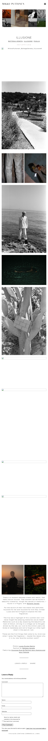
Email (3, 706)
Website (4, 711)
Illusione (28, 41)
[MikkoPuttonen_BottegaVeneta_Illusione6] (24, 62)
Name (3, 700)
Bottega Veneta (15, 41)
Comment (5, 682)
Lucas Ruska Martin (27, 646)
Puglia (37, 41)
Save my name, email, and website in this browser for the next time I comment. (12, 719)
